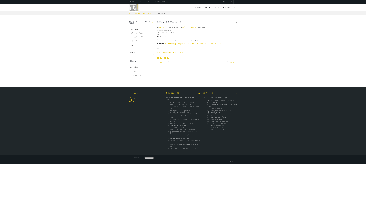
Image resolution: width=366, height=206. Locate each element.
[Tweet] (161, 58)
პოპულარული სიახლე (136, 75)
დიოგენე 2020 (227, 7)
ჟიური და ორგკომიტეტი (136, 33)
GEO (235, 7)
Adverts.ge (142, 157)
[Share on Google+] (165, 58)
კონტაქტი (132, 53)
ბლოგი (130, 100)
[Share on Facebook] (158, 58)
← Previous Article (163, 63)
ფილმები (132, 49)
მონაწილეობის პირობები (137, 37)
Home (130, 13)
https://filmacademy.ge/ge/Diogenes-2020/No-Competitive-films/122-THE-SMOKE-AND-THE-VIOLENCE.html (193, 44)
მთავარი (217, 2)
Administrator (163, 27)
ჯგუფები (132, 45)
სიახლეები (216, 7)
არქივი (132, 79)
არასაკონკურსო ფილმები (148, 13)
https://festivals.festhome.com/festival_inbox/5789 (170, 52)
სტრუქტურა (207, 7)
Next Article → (232, 63)
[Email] (168, 58)
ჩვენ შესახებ (132, 98)
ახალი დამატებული (135, 67)
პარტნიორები (133, 41)
